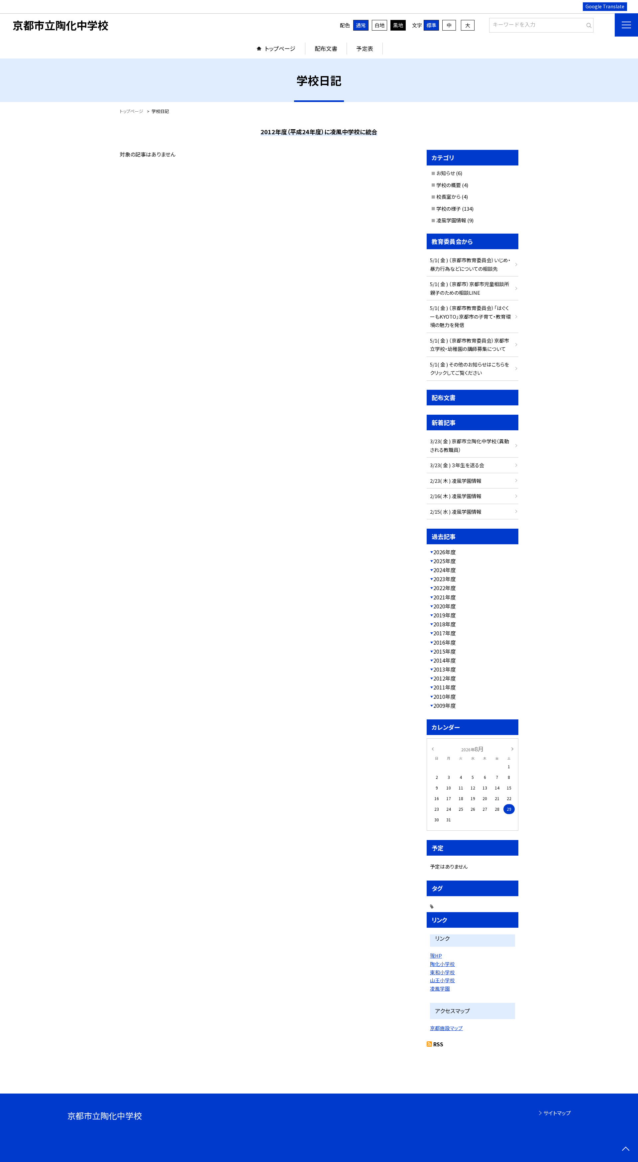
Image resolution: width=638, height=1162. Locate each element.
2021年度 (444, 597)
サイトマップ (557, 1113)
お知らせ (445, 172)
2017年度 (444, 633)
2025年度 (444, 561)
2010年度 (444, 696)
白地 (379, 25)
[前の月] (433, 748)
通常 (361, 25)
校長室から (448, 196)
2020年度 (444, 606)
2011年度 (444, 687)
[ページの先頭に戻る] (625, 1149)
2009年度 (444, 705)
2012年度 (444, 678)
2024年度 (444, 570)
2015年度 (444, 651)
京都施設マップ (446, 1027)
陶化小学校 (442, 963)
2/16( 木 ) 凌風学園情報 (455, 495)
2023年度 (444, 579)
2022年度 (444, 588)
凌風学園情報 (451, 220)
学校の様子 (448, 208)
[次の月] (512, 748)
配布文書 (326, 48)
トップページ (280, 48)
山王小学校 (442, 980)
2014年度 (444, 660)
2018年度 (444, 624)
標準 (431, 25)
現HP (436, 955)
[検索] (587, 24)
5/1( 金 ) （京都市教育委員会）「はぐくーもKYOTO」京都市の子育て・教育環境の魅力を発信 (470, 316)
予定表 (364, 48)
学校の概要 (448, 184)
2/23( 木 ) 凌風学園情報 (455, 480)
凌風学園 (440, 988)
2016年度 (444, 642)
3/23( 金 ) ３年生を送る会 (457, 465)
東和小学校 (442, 972)
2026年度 (444, 552)
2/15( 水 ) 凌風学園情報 (455, 511)
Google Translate (604, 6)
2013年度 (444, 669)
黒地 (398, 25)
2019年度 (444, 615)
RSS (438, 1044)
